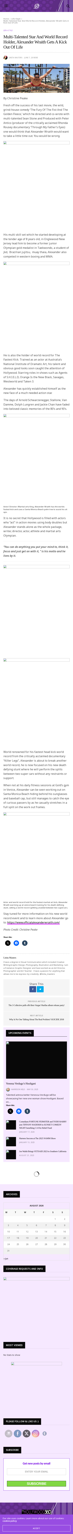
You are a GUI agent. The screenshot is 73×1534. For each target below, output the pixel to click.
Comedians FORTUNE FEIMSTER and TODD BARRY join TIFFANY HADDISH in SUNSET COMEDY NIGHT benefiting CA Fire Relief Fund (43, 1124)
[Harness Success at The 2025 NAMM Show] (11, 1141)
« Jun (6, 1258)
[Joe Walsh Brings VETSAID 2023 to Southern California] (11, 1154)
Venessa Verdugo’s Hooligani (21, 1083)
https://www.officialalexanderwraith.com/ (33, 922)
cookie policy (10, 1520)
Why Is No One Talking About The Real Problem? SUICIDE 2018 (36, 1019)
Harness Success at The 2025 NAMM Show (37, 1138)
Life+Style (8, 30)
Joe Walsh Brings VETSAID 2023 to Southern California (42, 1151)
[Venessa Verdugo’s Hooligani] (36, 1060)
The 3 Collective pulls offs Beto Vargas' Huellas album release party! (36, 1005)
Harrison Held (18, 1089)
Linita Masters (15, 57)
